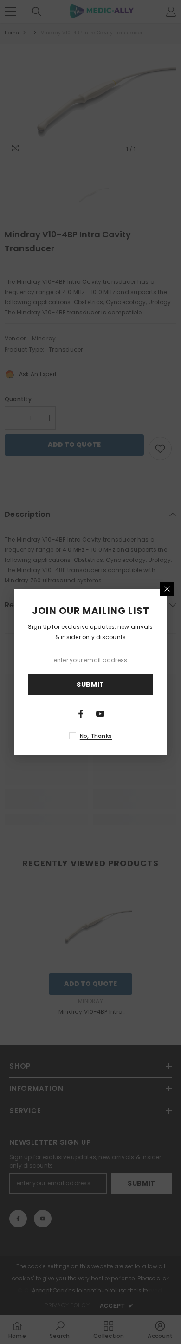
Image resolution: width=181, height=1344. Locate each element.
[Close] (167, 589)
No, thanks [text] (96, 736)
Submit (90, 684)
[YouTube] (100, 714)
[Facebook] (80, 714)
